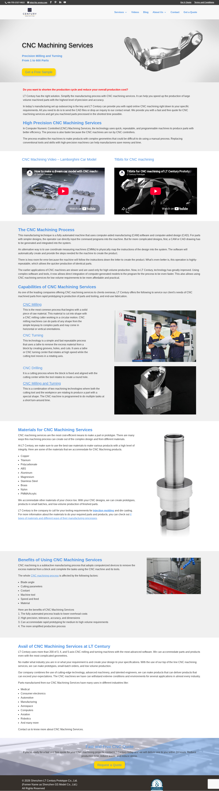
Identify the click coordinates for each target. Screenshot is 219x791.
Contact (175, 12)
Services (119, 12)
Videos (135, 12)
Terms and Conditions (204, 2)
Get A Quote (185, 2)
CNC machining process (45, 575)
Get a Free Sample (38, 72)
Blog (145, 12)
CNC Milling (32, 304)
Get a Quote (190, 12)
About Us (158, 12)
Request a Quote (109, 765)
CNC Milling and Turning (42, 383)
